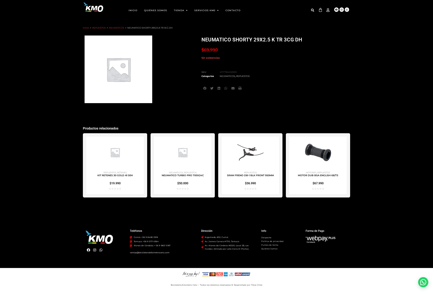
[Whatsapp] (347, 9)
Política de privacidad (272, 241)
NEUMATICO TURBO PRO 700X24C (183, 175)
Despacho (266, 237)
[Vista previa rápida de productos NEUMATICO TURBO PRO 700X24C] (209, 142)
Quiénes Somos (155, 10)
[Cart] (320, 10)
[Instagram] (341, 9)
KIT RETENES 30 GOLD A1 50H (115, 175)
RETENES (122, 172)
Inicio (133, 10)
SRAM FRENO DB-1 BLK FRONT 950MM (250, 175)
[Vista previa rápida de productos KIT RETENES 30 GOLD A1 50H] (142, 142)
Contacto (233, 10)
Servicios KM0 (204, 10)
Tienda (179, 10)
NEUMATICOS (116, 27)
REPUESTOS (99, 27)
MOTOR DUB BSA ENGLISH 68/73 (318, 175)
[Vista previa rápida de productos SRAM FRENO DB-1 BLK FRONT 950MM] (277, 142)
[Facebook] (336, 9)
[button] (312, 10)
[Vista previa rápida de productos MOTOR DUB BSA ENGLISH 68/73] (345, 142)
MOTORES (311, 172)
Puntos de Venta (269, 245)
